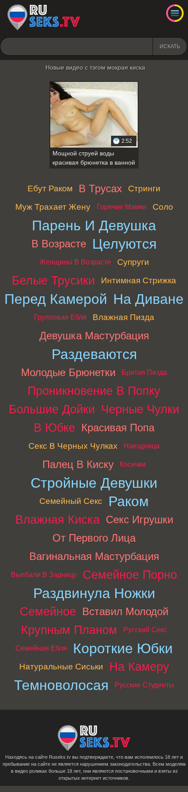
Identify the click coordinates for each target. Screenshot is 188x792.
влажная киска (57, 519)
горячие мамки (121, 207)
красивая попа (117, 427)
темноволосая (61, 685)
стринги (144, 188)
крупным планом (69, 630)
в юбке (54, 427)
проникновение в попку (94, 391)
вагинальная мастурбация (94, 556)
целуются (124, 244)
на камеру (139, 666)
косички (133, 464)
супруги (133, 262)
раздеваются (94, 354)
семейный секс (70, 501)
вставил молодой (125, 611)
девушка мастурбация (94, 335)
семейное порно (130, 574)
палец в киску (78, 464)
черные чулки (140, 409)
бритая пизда (144, 372)
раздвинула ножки (94, 593)
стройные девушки (94, 483)
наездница (142, 446)
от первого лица (94, 538)
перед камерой (55, 299)
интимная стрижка (138, 280)
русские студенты (144, 685)
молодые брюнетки (68, 372)
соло (163, 206)
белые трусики (53, 280)
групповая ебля (60, 317)
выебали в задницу (44, 574)
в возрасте (58, 244)
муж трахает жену (53, 206)
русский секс (145, 630)
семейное (48, 611)
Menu (175, 13)
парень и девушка (94, 225)
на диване (148, 299)
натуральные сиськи (61, 666)
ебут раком (50, 188)
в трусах (100, 188)
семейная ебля (41, 648)
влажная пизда (123, 317)
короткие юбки (123, 648)
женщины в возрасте (75, 262)
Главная (43, 17)
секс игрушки (139, 519)
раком (128, 501)
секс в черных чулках (73, 446)
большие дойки (52, 409)
